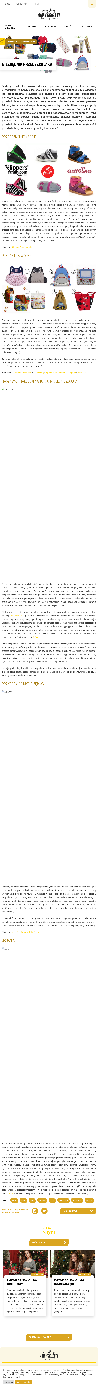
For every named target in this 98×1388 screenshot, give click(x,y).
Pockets (17, 373)
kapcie (14, 1200)
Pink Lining (39, 373)
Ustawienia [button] (9, 1382)
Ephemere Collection (55, 373)
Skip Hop (27, 373)
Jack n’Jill (16, 932)
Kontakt (37, 4)
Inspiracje (50, 26)
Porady (31, 26)
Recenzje (87, 26)
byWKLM (82, 373)
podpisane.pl (17, 616)
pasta (52, 1200)
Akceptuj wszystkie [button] (23, 1382)
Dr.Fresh (35, 932)
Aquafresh (25, 932)
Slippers (15, 247)
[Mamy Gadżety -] (49, 14)
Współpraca (21, 4)
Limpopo (72, 373)
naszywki (42, 1200)
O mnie (7, 4)
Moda (32, 1200)
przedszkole (77, 1200)
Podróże (68, 26)
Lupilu (10, 1193)
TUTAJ (35, 637)
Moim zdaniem (10, 26)
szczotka (89, 1200)
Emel (22, 247)
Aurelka (29, 247)
